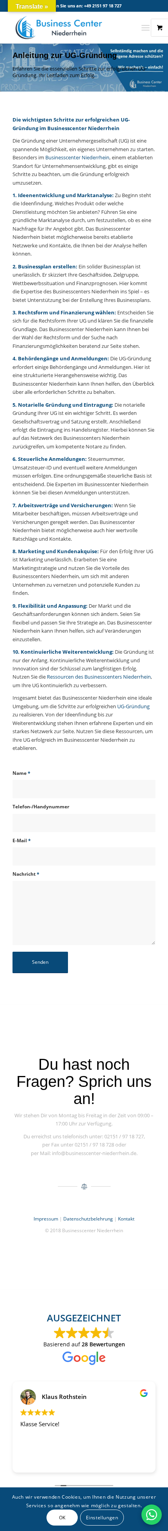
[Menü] (145, 27)
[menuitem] (148, 27)
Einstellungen (102, 1517)
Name (21, 773)
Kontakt (126, 1218)
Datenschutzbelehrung (88, 1218)
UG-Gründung (133, 706)
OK (62, 1517)
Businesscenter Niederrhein (77, 157)
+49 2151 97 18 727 (103, 6)
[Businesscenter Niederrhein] (70, 27)
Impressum (46, 1218)
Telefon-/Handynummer (41, 806)
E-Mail (22, 840)
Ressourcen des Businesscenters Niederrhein (99, 676)
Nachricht (26, 874)
